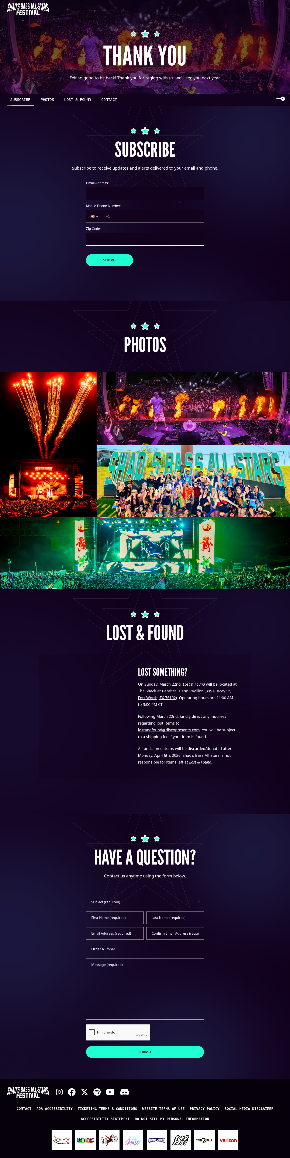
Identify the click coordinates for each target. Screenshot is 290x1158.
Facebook (72, 1092)
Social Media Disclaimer (249, 1109)
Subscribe (20, 99)
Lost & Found (77, 99)
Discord (124, 1092)
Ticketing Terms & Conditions (107, 1109)
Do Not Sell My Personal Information (172, 1119)
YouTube (110, 1092)
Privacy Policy (205, 1109)
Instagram (59, 1092)
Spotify (97, 1092)
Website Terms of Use (163, 1109)
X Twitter (84, 1092)
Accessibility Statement (105, 1119)
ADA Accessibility (55, 1109)
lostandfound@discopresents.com (169, 729)
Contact (109, 99)
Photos (47, 99)
